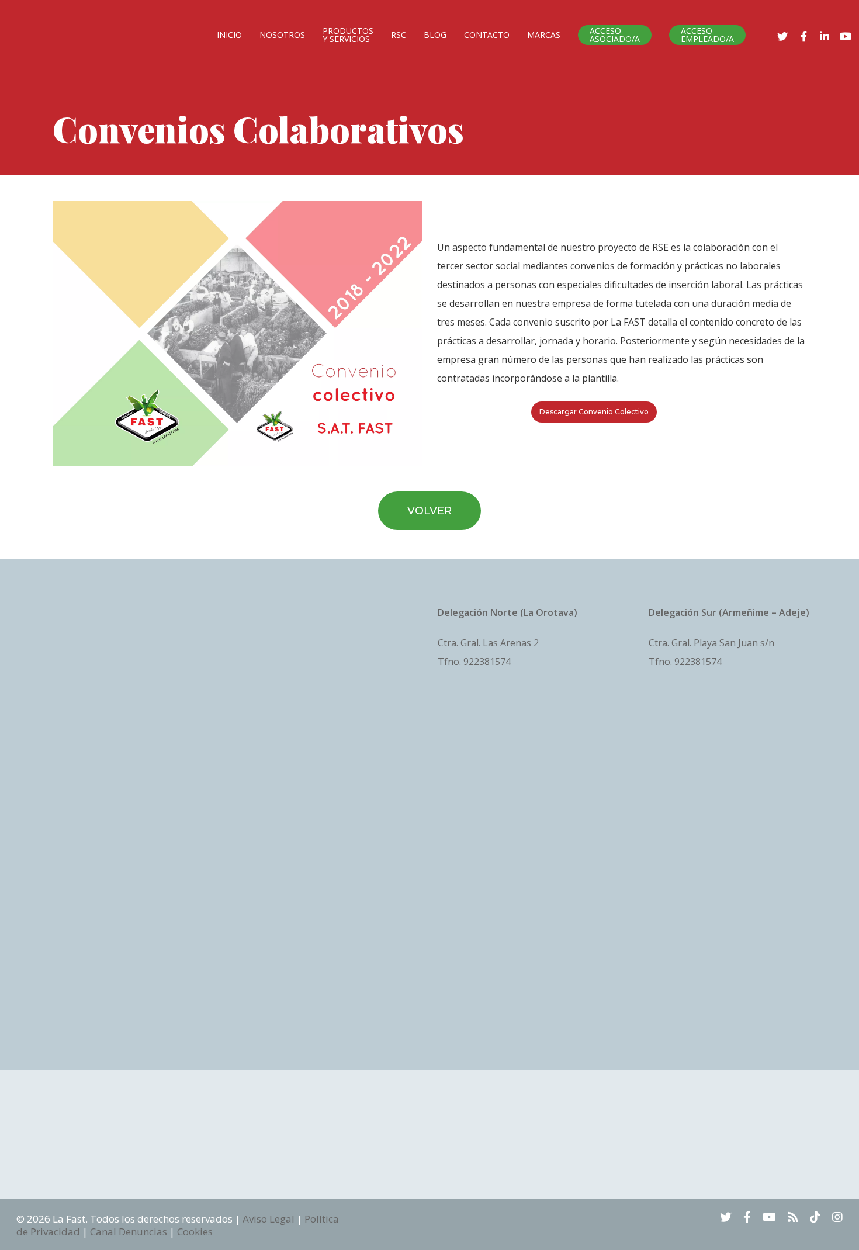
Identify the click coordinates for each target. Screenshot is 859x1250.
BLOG (435, 35)
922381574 (487, 661)
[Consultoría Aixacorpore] (113, 823)
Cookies (195, 1231)
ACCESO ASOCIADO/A (615, 35)
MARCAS (543, 35)
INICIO (229, 35)
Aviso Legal (269, 1218)
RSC (398, 35)
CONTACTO (487, 35)
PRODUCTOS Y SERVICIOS (348, 35)
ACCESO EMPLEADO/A (707, 35)
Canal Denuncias (128, 1231)
